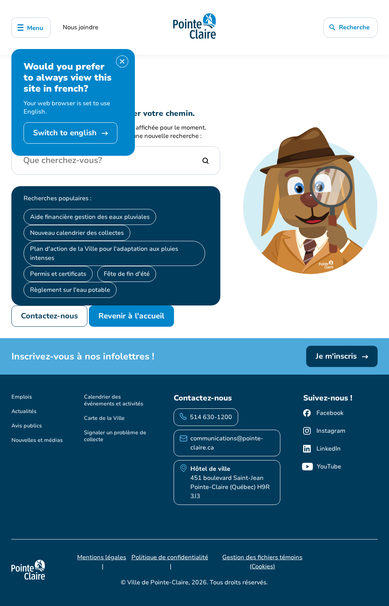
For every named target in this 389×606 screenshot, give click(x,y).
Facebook (329, 413)
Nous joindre (80, 27)
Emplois (21, 396)
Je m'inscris (337, 356)
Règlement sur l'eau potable (70, 290)
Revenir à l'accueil (131, 316)
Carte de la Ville (104, 418)
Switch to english (66, 133)
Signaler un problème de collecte (115, 436)
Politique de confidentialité (169, 557)
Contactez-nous (49, 316)
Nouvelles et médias (37, 440)
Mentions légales (101, 557)
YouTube (329, 466)
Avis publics (26, 425)
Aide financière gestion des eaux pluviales (90, 217)
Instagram (330, 431)
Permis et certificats (58, 274)
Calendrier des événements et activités (113, 400)
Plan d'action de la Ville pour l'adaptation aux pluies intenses (104, 253)
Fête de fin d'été (127, 274)
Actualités (23, 411)
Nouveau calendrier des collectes (77, 233)
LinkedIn (328, 449)
